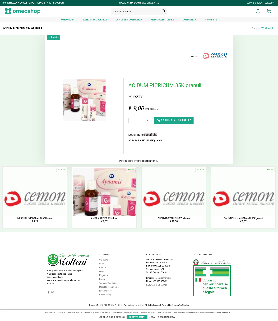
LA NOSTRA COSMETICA (129, 19)
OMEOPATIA (67, 19)
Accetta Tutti (137, 317)
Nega (152, 317)
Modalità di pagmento (109, 287)
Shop (254, 28)
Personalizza (166, 317)
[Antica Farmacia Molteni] (23, 11)
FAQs (101, 271)
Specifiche (150, 134)
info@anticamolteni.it (161, 278)
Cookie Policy (105, 295)
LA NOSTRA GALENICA (95, 19)
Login (102, 279)
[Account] (258, 11)
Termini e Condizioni (108, 283)
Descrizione (136, 134)
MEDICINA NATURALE (162, 19)
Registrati (104, 275)
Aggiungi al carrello (176, 120)
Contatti (102, 268)
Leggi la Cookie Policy (111, 317)
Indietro (55, 37)
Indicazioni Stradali (156, 285)
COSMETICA (189, 19)
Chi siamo (103, 260)
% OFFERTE (211, 19)
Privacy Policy (105, 291)
